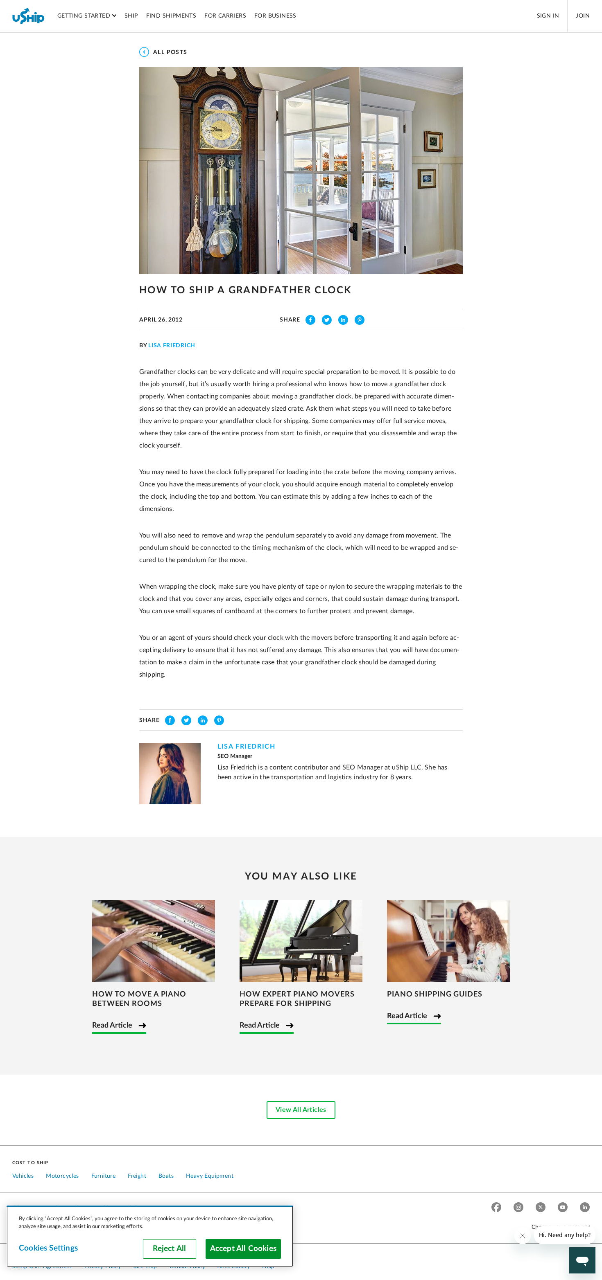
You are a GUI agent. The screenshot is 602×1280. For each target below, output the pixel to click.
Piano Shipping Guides (434, 994)
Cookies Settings (48, 1248)
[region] (150, 1236)
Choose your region (558, 1227)
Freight (137, 1176)
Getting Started (83, 16)
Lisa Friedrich (171, 346)
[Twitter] (540, 1208)
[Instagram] (518, 1208)
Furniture (103, 1176)
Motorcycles (62, 1176)
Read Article (112, 1025)
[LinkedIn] (585, 1208)
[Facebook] (496, 1208)
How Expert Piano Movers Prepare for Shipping (297, 999)
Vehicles (23, 1176)
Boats (166, 1176)
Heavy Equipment (209, 1176)
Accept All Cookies (243, 1249)
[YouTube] (563, 1208)
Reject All (169, 1249)
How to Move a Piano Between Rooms (139, 999)
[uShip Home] (28, 16)
